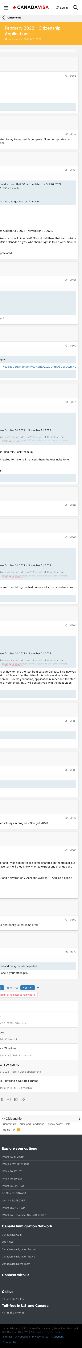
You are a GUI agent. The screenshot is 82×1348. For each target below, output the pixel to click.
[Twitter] (25, 1283)
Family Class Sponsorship (26, 1072)
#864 (73, 625)
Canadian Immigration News (18, 1256)
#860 (73, 345)
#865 (73, 721)
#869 (73, 919)
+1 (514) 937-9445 (13, 1298)
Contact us (9, 1123)
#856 (73, 75)
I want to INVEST (12, 1178)
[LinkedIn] (18, 1283)
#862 (73, 505)
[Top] (13, 1129)
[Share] (66, 76)
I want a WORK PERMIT (15, 1164)
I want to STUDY (12, 1171)
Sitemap (8, 1336)
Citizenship (21, 1023)
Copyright (58, 1336)
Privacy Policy (40, 1336)
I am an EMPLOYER (13, 1200)
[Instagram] (11, 1283)
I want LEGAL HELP (13, 1207)
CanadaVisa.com (12, 1234)
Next (26, 987)
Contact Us (9, 1342)
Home (6, 1129)
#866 (73, 769)
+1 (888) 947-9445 (13, 1312)
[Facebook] (4, 1283)
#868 (73, 850)
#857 (73, 134)
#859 (73, 280)
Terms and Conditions (31, 1123)
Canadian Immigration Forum (18, 1249)
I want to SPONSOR (13, 1185)
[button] (6, 8)
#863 (73, 537)
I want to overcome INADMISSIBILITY (24, 1214)
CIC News (8, 1241)
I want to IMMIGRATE (14, 1156)
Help (67, 1123)
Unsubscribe (22, 1336)
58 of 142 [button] (12, 987)
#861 (73, 401)
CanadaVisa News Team (16, 1263)
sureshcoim (15, 39)
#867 (73, 818)
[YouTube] (31, 1283)
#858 (73, 170)
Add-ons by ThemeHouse (46, 1332)
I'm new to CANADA (14, 1193)
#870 (73, 951)
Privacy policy (55, 1123)
